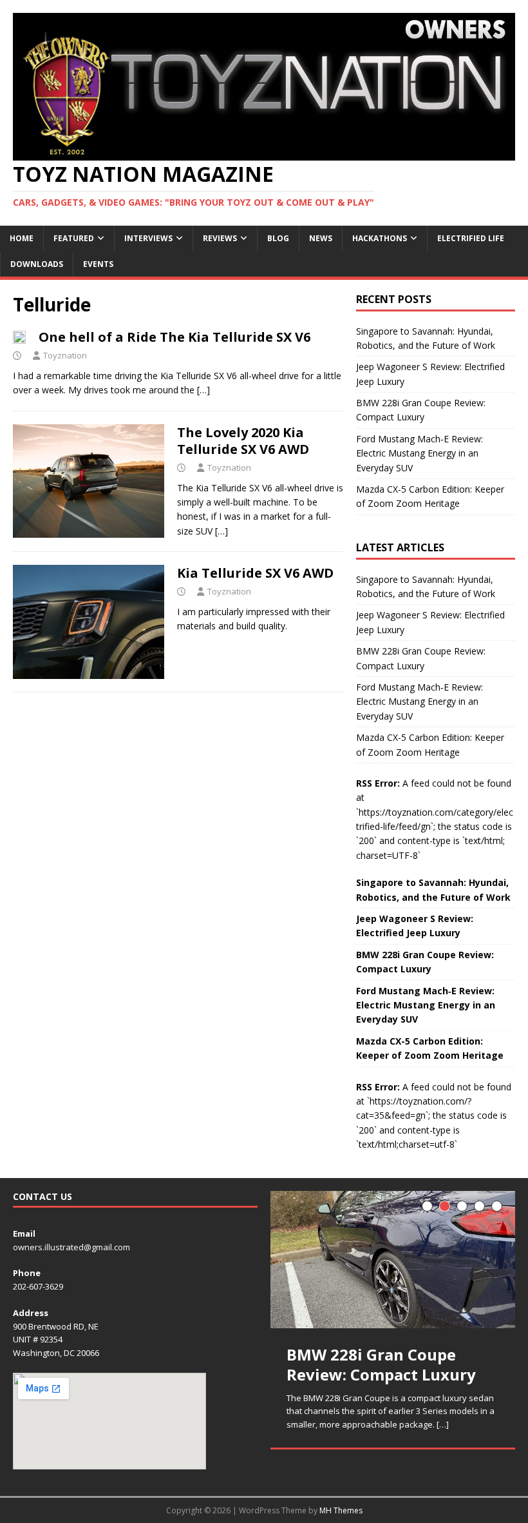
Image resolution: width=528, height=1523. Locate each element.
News (320, 238)
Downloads (36, 264)
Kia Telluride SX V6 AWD (255, 573)
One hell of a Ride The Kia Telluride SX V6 (174, 337)
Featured (73, 238)
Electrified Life (470, 238)
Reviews (220, 238)
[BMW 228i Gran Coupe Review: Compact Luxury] (392, 1260)
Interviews (148, 238)
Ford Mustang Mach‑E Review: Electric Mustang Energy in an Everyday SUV (419, 453)
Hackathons (379, 238)
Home (21, 238)
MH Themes (341, 1510)
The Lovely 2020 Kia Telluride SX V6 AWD (243, 441)
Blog (278, 238)
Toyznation (65, 355)
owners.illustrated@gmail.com (71, 1247)
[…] (203, 390)
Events (98, 264)
